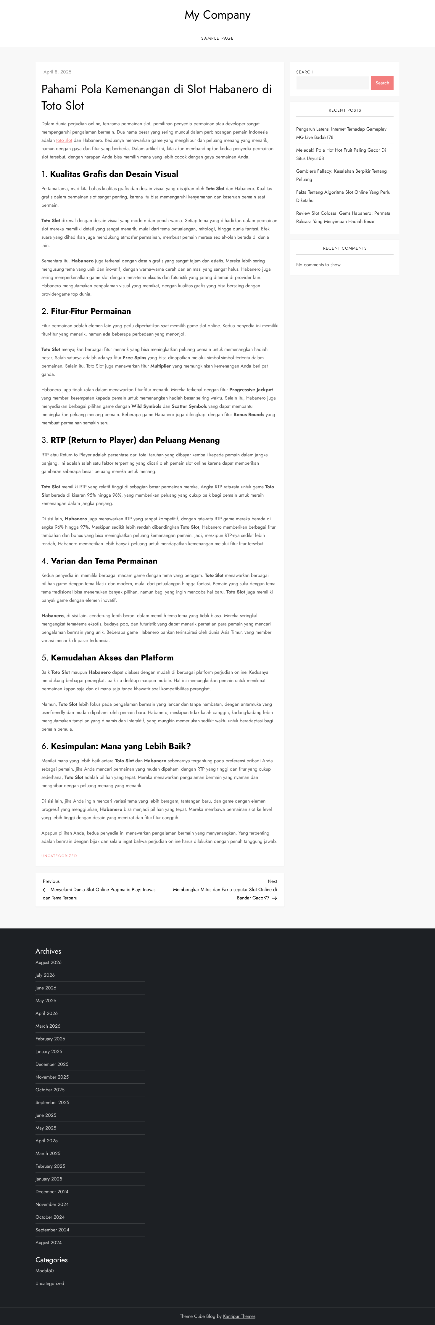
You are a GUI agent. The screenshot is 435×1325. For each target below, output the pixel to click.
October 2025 (50, 1089)
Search (305, 72)
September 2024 (52, 1229)
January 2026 (49, 1051)
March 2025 (48, 1153)
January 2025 (49, 1178)
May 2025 (46, 1128)
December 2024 (52, 1191)
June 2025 (46, 1115)
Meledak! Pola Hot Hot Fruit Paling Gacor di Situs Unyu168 (341, 154)
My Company (218, 14)
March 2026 (48, 1026)
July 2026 (45, 975)
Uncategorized (59, 856)
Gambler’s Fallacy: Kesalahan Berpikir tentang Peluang (341, 175)
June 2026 (46, 987)
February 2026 (50, 1038)
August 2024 (49, 1242)
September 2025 (52, 1102)
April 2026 (47, 1013)
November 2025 (52, 1077)
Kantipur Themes (239, 1316)
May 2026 (46, 1000)
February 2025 (50, 1166)
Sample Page (217, 38)
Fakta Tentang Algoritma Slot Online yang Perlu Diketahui (343, 196)
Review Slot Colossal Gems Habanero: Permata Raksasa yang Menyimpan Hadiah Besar (343, 217)
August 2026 (49, 962)
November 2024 (52, 1204)
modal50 (45, 1270)
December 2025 (52, 1064)
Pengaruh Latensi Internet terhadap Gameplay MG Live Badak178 (341, 133)
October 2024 (50, 1217)
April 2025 (47, 1140)
